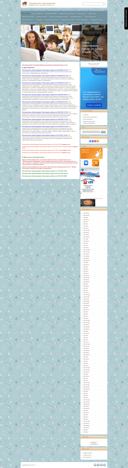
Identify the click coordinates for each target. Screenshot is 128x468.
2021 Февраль (86, 329)
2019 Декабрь (86, 301)
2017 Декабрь (86, 256)
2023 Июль (85, 380)
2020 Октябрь (86, 322)
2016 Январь (86, 213)
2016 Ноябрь (86, 232)
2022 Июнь (85, 363)
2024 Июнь (85, 395)
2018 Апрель (86, 264)
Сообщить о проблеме (94, 105)
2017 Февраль (86, 236)
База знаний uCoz (87, 457)
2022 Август (86, 365)
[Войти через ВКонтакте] (93, 141)
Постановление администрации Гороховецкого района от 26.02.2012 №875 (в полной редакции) (47, 146)
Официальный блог (87, 453)
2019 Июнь (85, 290)
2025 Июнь (85, 417)
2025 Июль (85, 419)
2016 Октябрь (86, 230)
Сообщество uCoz (87, 455)
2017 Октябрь (86, 251)
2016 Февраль (86, 215)
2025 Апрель (86, 412)
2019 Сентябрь (86, 294)
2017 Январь (86, 234)
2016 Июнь (85, 223)
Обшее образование (87, 119)
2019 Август (86, 292)
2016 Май (85, 221)
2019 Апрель (86, 286)
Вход (97, 64)
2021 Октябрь (86, 346)
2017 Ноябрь (86, 254)
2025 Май (85, 414)
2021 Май (85, 335)
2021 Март (85, 331)
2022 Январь (86, 352)
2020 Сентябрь (86, 320)
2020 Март (85, 307)
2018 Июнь (85, 269)
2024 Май (85, 393)
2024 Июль (85, 397)
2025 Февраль (86, 408)
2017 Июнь (85, 245)
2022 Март (85, 356)
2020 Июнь (85, 314)
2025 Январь (86, 406)
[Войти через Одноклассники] (98, 141)
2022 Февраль (86, 354)
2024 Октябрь (86, 402)
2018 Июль (85, 271)
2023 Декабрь (86, 387)
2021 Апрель (86, 333)
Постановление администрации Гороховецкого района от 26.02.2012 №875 (42, 144)
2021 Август (86, 341)
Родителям (85, 114)
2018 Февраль (86, 260)
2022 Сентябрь (86, 367)
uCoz (35, 465)
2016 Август (86, 228)
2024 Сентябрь (86, 399)
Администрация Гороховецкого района (94, 198)
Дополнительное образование (90, 117)
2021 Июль (85, 339)
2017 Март (85, 239)
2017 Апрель (86, 241)
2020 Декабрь (86, 326)
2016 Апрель (86, 219)
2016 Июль (85, 226)
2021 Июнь (85, 337)
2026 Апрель (86, 427)
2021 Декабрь (86, 350)
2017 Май (85, 243)
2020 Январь (86, 303)
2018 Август (86, 273)
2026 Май (85, 429)
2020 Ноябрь (86, 324)
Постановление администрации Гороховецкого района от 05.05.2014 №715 (42, 152)
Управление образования (42, 3)
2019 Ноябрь (86, 299)
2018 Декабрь (86, 277)
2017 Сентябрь (86, 249)
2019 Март (85, 284)
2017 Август (86, 247)
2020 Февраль (86, 305)
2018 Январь (86, 258)
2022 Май (85, 361)
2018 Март (85, 262)
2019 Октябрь (86, 296)
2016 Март (85, 217)
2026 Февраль (86, 425)
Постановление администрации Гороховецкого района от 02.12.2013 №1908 (42, 150)
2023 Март (85, 374)
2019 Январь (86, 279)
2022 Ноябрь (86, 372)
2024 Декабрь (86, 404)
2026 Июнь (85, 432)
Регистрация (92, 64)
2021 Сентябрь (86, 344)
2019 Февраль (86, 281)
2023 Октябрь (86, 384)
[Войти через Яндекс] (95, 141)
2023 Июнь (85, 378)
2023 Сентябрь (86, 382)
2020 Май (85, 311)
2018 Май (85, 266)
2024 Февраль (86, 389)
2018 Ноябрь (86, 275)
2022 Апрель (86, 359)
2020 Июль (85, 316)
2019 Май (85, 288)
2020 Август (86, 318)
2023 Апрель (86, 376)
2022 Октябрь (86, 369)
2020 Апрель (86, 309)
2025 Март (85, 410)
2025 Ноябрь (86, 423)
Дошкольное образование (89, 121)
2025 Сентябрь (86, 421)
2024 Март (85, 391)
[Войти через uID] (90, 141)
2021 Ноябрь (86, 348)
